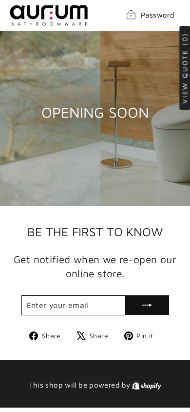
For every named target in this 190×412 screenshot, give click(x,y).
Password (157, 15)
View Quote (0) (184, 67)
